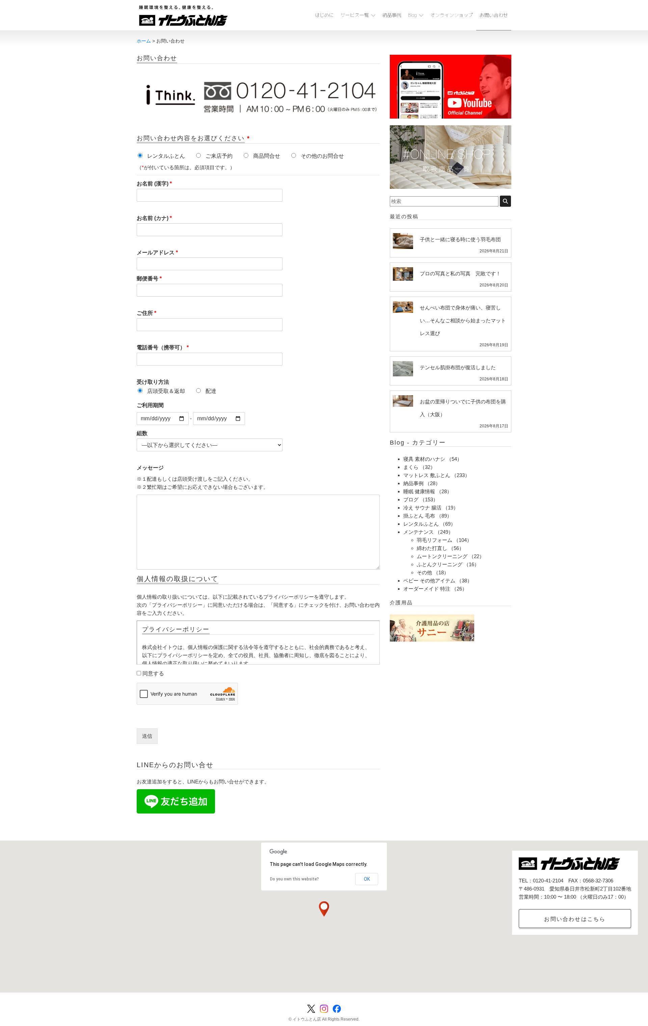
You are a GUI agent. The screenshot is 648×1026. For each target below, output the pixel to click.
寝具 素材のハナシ (424, 459)
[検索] (505, 201)
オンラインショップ (451, 15)
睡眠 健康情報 (419, 491)
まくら (410, 467)
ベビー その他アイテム (429, 580)
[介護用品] (432, 627)
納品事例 (391, 15)
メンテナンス (418, 532)
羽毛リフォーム (434, 540)
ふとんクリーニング (439, 564)
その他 (424, 572)
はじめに (324, 15)
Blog (412, 15)
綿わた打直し (432, 548)
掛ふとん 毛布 (419, 516)
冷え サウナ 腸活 (422, 507)
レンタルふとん (421, 524)
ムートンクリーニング (442, 556)
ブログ (410, 499)
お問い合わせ (494, 15)
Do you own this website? (294, 879)
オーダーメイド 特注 (426, 589)
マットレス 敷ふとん (426, 475)
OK (367, 879)
